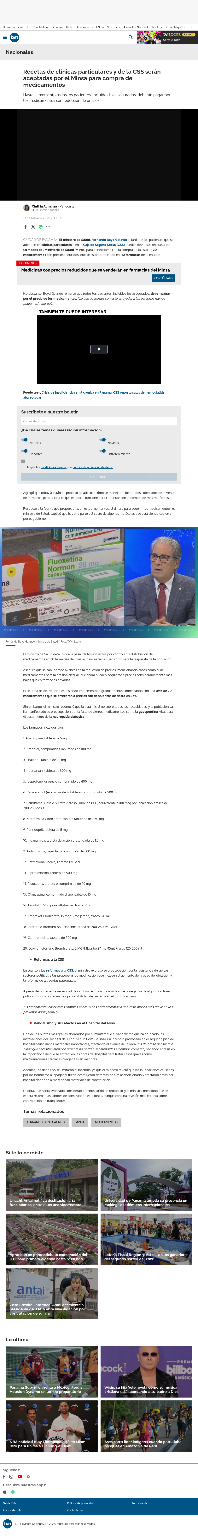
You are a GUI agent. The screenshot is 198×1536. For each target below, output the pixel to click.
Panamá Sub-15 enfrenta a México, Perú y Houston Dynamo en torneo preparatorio (46, 1389)
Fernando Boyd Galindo (109, 240)
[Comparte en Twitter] (33, 227)
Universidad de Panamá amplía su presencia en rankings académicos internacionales (145, 1202)
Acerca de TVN (12, 1510)
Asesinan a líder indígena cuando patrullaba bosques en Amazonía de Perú (143, 1444)
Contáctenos (75, 1510)
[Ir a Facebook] (4, 1476)
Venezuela (113, 27)
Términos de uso (142, 1503)
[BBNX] (7, 1523)
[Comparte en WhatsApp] (40, 227)
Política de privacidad (80, 1503)
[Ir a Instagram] (12, 1476)
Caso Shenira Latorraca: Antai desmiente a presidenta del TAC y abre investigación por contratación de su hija (47, 1309)
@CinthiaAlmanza (47, 210)
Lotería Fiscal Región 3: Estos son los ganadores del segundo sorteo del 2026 (146, 1257)
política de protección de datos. (93, 467)
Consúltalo (163, 278)
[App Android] (14, 1491)
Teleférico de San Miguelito (169, 27)
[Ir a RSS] (29, 1476)
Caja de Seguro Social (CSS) (104, 245)
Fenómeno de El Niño (90, 27)
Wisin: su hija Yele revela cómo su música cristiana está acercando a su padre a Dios (141, 1389)
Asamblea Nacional (136, 27)
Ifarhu (69, 27)
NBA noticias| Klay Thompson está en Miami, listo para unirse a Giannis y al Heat (48, 1444)
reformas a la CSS (59, 970)
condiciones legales (54, 467)
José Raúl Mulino (37, 27)
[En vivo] (165, 34)
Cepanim (56, 27)
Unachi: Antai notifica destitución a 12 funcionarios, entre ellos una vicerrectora (45, 1202)
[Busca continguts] (130, 37)
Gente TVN (9, 1503)
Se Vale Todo (171, 40)
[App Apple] (5, 1491)
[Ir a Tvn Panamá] (67, 37)
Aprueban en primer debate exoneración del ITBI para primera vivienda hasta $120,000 (48, 1257)
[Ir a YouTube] (20, 1476)
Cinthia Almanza (53, 206)
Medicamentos (106, 1122)
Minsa (79, 1122)
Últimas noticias (13, 27)
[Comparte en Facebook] (25, 227)
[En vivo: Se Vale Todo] (149, 37)
